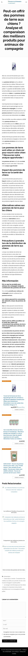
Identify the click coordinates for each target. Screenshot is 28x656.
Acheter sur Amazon (19, 409)
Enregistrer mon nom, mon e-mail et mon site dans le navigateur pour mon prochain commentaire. (14, 634)
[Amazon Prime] (21, 407)
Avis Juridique (15, 651)
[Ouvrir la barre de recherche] (2, 2)
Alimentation (7, 576)
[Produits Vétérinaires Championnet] (14, 2)
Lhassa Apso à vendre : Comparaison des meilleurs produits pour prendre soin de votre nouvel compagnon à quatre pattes (14, 580)
